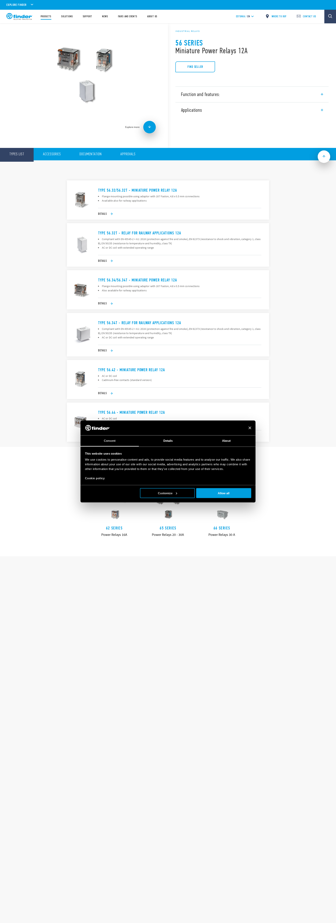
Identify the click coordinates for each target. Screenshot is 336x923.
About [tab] (226, 440)
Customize (165, 493)
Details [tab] (168, 440)
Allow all (223, 493)
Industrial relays (187, 31)
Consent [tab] (110, 440)
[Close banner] (249, 428)
